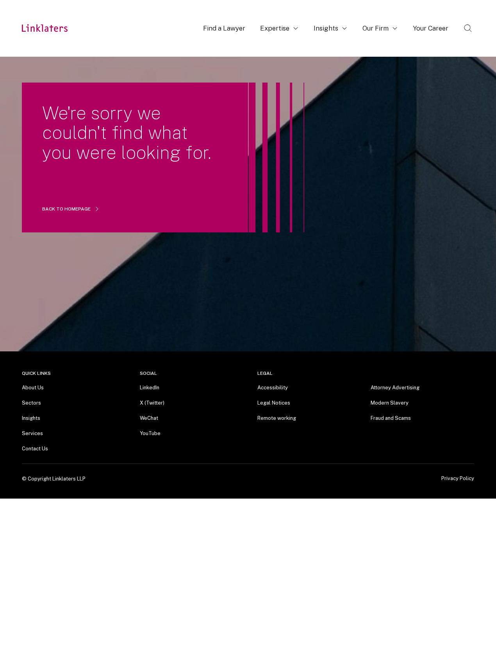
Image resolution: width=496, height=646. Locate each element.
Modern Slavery (390, 403)
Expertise (274, 28)
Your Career (430, 28)
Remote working (276, 418)
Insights (326, 28)
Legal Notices (273, 403)
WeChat (149, 418)
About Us (33, 387)
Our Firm (375, 28)
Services (32, 433)
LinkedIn (149, 387)
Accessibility (272, 387)
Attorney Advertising (395, 387)
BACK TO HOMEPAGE (66, 209)
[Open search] (468, 28)
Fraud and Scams (391, 418)
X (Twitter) (152, 403)
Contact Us (35, 449)
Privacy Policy (457, 478)
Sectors (31, 403)
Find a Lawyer (224, 28)
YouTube (150, 433)
